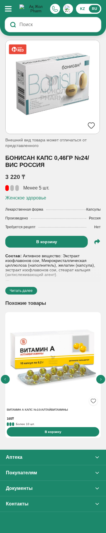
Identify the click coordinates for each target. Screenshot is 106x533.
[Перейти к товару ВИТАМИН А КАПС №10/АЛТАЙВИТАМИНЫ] (53, 360)
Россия (95, 218)
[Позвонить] (55, 9)
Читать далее (21, 291)
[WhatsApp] (68, 9)
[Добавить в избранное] (93, 401)
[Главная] (33, 8)
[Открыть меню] (11, 8)
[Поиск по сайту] (13, 25)
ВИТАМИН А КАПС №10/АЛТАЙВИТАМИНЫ (37, 409)
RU (94, 9)
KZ (82, 9)
